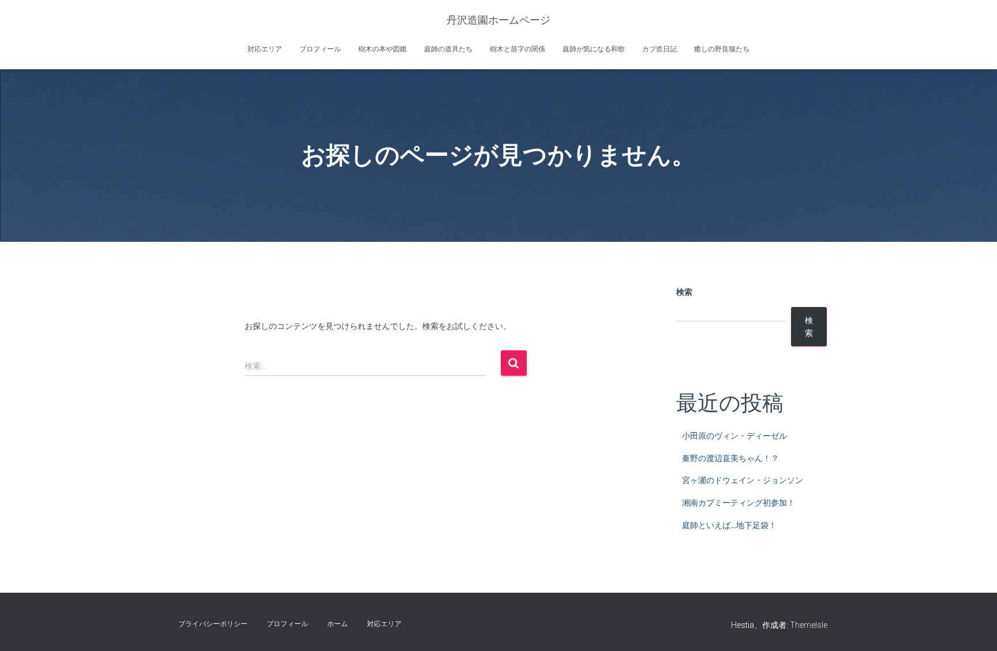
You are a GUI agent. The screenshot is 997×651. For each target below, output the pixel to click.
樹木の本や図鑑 (382, 49)
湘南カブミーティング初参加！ (738, 502)
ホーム (337, 624)
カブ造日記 (659, 49)
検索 (684, 292)
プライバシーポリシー (213, 624)
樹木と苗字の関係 (517, 49)
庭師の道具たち (448, 49)
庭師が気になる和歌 (594, 49)
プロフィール (320, 49)
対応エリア (265, 49)
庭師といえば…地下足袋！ (729, 525)
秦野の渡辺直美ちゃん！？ (730, 458)
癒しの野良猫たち (721, 49)
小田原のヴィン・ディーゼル (734, 435)
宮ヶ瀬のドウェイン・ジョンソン (742, 480)
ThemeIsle (808, 625)
